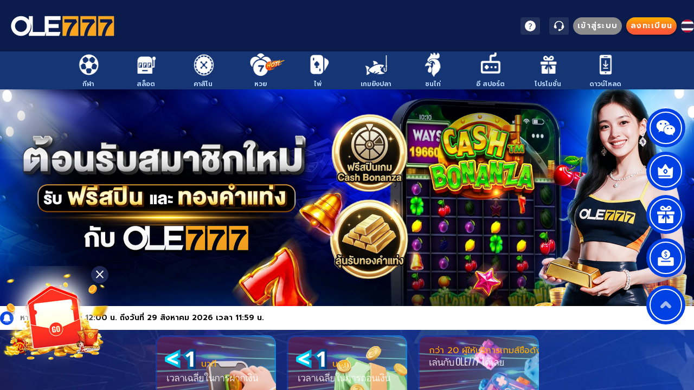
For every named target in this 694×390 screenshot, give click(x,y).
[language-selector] (687, 26)
